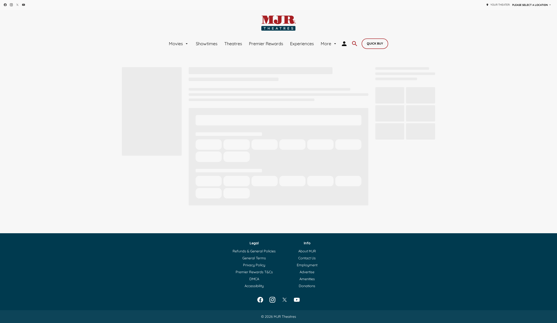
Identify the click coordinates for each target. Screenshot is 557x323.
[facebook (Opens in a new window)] (5, 5)
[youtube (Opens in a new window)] (23, 5)
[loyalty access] (344, 43)
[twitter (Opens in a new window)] (17, 5)
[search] (354, 43)
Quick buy (375, 43)
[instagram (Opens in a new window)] (11, 5)
